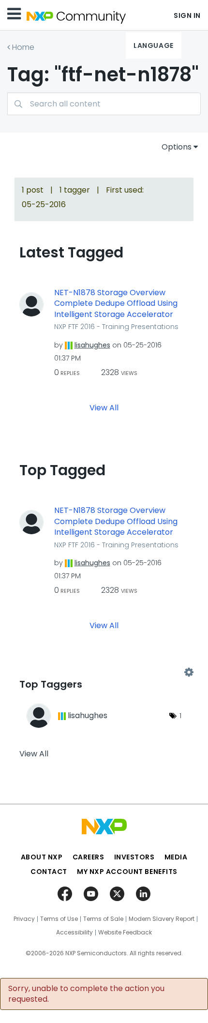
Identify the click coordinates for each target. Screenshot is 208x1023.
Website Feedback (125, 932)
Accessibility (74, 932)
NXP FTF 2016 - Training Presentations (116, 326)
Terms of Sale (103, 919)
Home (23, 47)
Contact (48, 871)
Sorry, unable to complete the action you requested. (86, 994)
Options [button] (177, 146)
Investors (134, 857)
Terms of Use (59, 919)
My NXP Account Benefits (127, 871)
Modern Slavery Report (161, 919)
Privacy (24, 919)
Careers (88, 857)
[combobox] (104, 103)
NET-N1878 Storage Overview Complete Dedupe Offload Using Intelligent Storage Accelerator (116, 303)
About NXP (42, 857)
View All (104, 407)
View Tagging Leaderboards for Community (104, 672)
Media (176, 857)
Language (153, 45)
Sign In (187, 15)
